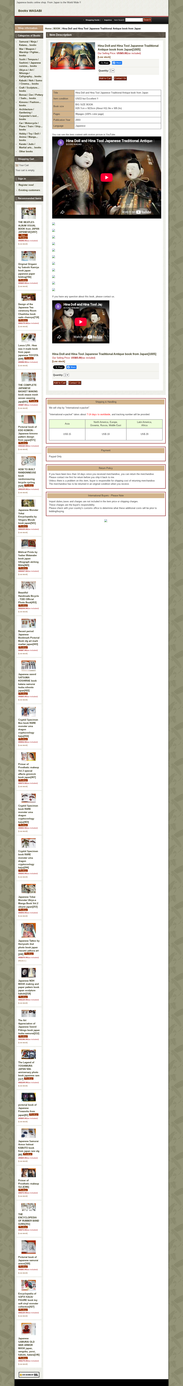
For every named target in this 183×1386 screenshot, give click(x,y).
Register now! (26, 185)
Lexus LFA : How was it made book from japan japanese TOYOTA (28, 352)
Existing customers (29, 190)
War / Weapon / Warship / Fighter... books (29, 52)
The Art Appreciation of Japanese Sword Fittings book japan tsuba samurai (29, 1027)
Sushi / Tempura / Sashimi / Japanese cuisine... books (30, 62)
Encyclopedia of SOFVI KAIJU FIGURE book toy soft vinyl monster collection (28, 1300)
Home (48, 28)
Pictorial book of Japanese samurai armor (28, 1260)
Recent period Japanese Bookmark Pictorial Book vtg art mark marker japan (28, 638)
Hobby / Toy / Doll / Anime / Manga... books (29, 137)
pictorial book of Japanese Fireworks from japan (27, 1110)
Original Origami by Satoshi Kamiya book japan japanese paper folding (28, 271)
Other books (26, 151)
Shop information (27, 28)
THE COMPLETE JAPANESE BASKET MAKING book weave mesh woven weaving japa (28, 393)
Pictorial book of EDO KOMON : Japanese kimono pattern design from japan (28, 433)
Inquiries (108, 20)
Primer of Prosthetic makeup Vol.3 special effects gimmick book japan (28, 771)
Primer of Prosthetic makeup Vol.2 (28, 1183)
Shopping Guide (93, 20)
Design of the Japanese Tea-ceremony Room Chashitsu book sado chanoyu (28, 311)
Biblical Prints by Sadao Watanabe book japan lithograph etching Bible (28, 559)
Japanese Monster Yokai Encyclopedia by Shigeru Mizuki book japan (28, 516)
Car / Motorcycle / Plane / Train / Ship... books (31, 126)
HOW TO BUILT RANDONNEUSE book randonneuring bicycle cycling (27, 477)
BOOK (56, 28)
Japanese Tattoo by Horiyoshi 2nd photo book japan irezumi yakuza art (28, 947)
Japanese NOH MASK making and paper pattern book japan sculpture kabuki (28, 987)
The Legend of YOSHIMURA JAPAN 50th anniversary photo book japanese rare (28, 1070)
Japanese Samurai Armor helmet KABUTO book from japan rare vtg (28, 1148)
